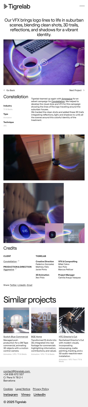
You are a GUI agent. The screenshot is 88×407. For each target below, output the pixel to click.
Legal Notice (22, 388)
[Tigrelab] (16, 7)
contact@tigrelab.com (16, 371)
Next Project (75, 90)
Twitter (13, 285)
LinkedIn (22, 285)
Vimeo (25, 394)
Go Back (10, 90)
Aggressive (67, 98)
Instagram (10, 394)
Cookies (8, 388)
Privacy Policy (41, 388)
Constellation (58, 101)
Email (29, 285)
